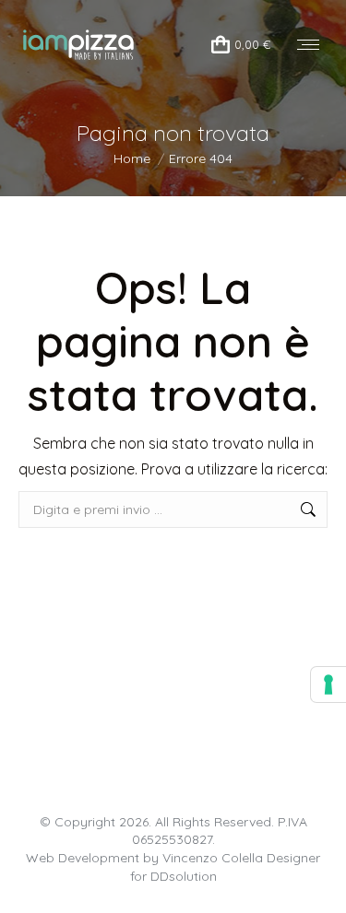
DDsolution (183, 876)
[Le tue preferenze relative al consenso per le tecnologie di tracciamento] (328, 684)
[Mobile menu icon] (308, 45)
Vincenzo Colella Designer (241, 857)
